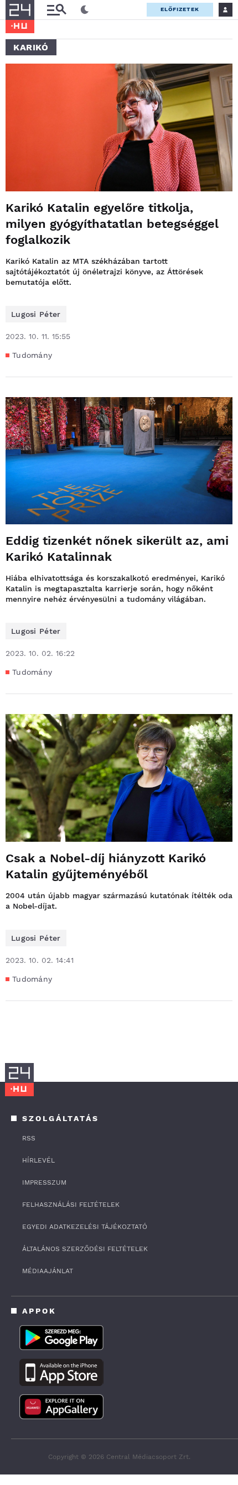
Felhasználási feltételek (71, 1204)
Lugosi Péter (36, 314)
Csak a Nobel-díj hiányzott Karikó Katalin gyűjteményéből (106, 866)
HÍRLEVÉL (38, 1160)
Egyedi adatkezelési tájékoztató (84, 1227)
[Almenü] (56, 9)
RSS (28, 1138)
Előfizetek (180, 9)
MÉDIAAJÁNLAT (47, 1271)
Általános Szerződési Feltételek (85, 1249)
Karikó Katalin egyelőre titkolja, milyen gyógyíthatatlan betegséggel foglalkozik (112, 224)
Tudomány (32, 355)
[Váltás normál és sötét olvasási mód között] (84, 10)
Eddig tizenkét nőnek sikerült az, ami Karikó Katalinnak (117, 549)
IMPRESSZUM (44, 1182)
